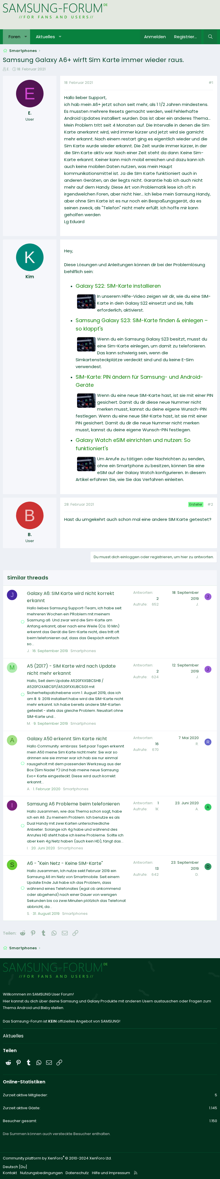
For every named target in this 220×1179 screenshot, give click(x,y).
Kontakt (10, 1173)
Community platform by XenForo (57, 1158)
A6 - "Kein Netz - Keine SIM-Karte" (65, 863)
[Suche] (210, 36)
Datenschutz (77, 1173)
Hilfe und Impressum (111, 1173)
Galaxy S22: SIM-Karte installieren (118, 285)
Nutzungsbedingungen (41, 1173)
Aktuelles (45, 37)
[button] (25, 36)
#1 (211, 82)
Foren (14, 37)
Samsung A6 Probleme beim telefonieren (73, 804)
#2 (210, 504)
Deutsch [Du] (15, 1167)
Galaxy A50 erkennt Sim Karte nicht (67, 738)
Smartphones (83, 651)
